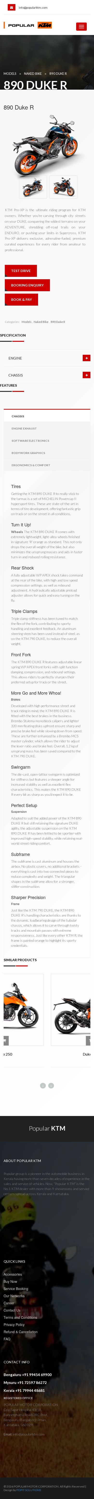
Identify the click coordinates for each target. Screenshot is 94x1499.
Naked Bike (33, 74)
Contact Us (12, 1310)
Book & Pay (21, 299)
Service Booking (16, 1288)
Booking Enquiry (27, 285)
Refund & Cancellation (21, 1331)
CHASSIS (15, 375)
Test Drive (21, 271)
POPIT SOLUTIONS (28, 1490)
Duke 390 (47, 1054)
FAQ (7, 1338)
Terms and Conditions (20, 1317)
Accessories (13, 1274)
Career (9, 1303)
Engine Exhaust (24, 428)
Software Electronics (30, 440)
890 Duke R (58, 74)
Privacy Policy (14, 1324)
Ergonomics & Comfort (31, 465)
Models (10, 74)
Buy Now (10, 1281)
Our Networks (14, 1295)
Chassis (18, 416)
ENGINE (15, 358)
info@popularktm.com (33, 7)
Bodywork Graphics (28, 453)
